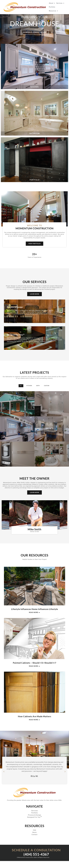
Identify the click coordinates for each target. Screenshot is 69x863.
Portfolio (52, 7)
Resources (52, 11)
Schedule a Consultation (36, 850)
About (51, 3)
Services (59, 3)
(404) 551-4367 (36, 854)
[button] (4, 771)
